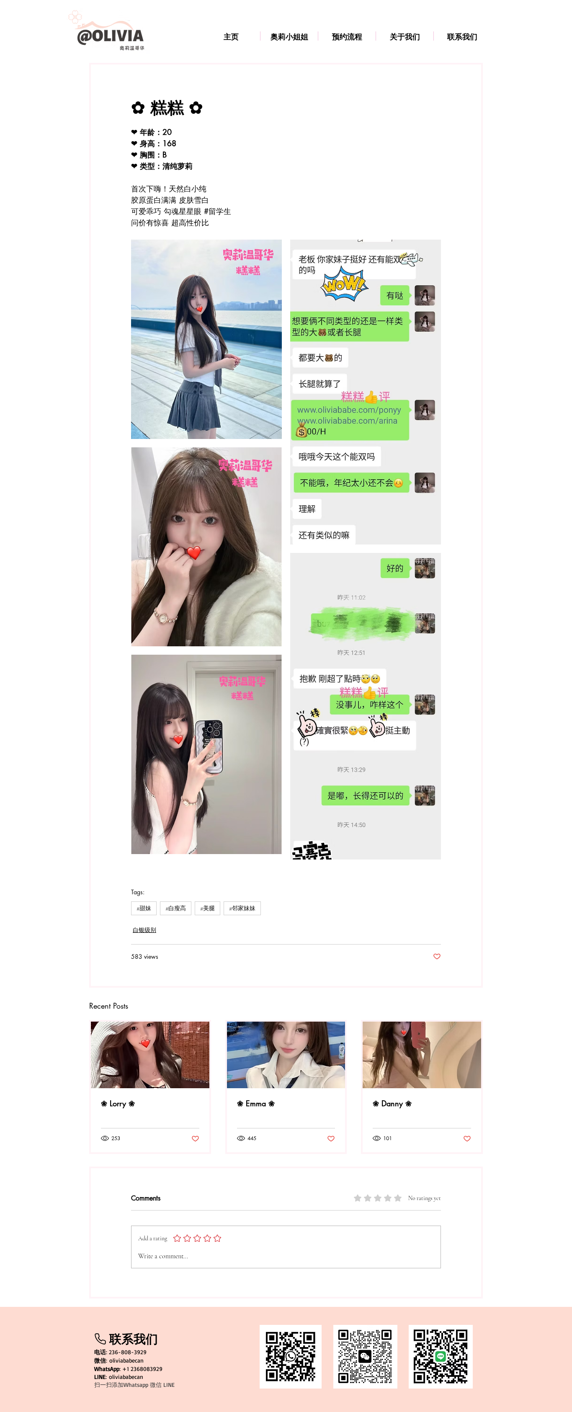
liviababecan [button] (127, 1376)
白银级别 (144, 930)
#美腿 (207, 908)
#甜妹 (144, 908)
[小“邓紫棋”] (150, 1055)
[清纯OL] (422, 1055)
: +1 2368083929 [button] (128, 1368)
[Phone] (100, 1339)
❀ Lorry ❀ (118, 1103)
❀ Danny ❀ (392, 1103)
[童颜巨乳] (286, 1055)
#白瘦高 (175, 908)
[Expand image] (206, 339)
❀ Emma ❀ (256, 1103)
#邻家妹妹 (242, 908)
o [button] (110, 1376)
